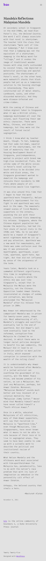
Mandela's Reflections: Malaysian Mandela (19, 20)
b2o (6, 4)
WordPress (20, 556)
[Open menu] (41, 4)
